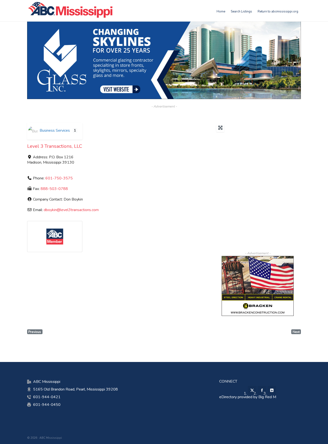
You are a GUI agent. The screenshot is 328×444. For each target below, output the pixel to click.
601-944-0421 (47, 397)
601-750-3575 (59, 178)
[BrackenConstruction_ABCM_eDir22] (258, 258)
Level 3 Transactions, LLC (54, 146)
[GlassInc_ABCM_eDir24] (164, 24)
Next (296, 332)
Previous (34, 332)
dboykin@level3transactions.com (71, 210)
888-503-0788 (54, 188)
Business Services (54, 130)
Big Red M (267, 397)
